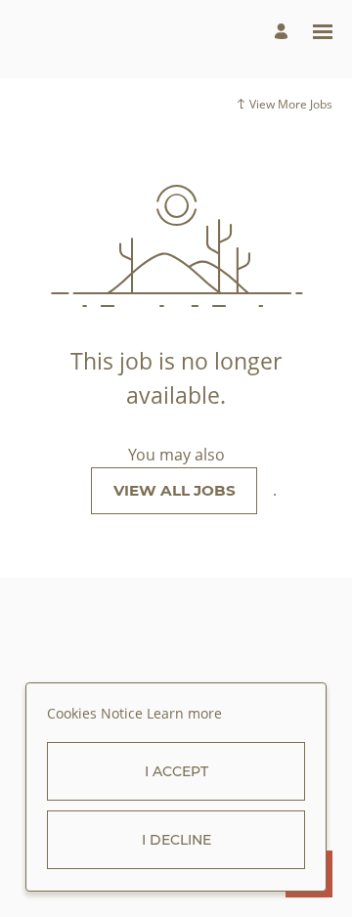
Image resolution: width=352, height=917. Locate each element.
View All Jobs (174, 490)
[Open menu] (322, 32)
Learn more (184, 713)
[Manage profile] (284, 31)
